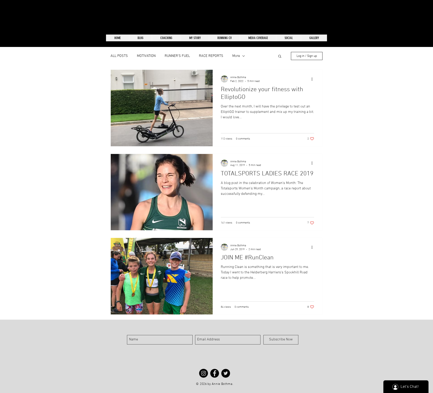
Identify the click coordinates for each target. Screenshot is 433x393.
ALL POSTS (119, 56)
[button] (280, 56)
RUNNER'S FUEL (177, 56)
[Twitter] (225, 373)
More (236, 56)
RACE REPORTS (211, 56)
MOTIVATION (146, 56)
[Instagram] (203, 373)
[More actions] (313, 79)
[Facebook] (214, 373)
